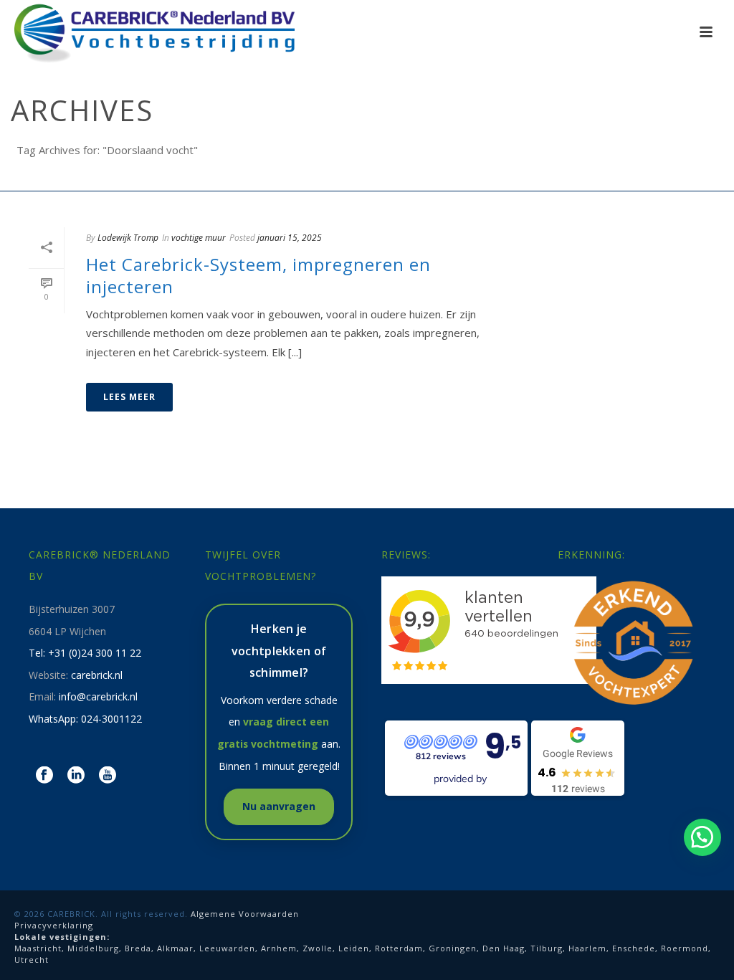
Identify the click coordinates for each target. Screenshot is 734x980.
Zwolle (317, 948)
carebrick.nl (97, 675)
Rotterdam (399, 948)
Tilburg (546, 948)
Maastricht (38, 948)
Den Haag (503, 948)
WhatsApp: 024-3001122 (85, 719)
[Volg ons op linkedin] (76, 775)
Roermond (684, 948)
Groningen (453, 948)
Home (692, 177)
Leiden (353, 948)
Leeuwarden (227, 948)
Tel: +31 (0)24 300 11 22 (85, 653)
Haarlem (587, 948)
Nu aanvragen (278, 806)
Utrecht (31, 959)
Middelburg (93, 948)
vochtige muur (198, 238)
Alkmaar (175, 948)
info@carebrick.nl (98, 696)
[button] (702, 837)
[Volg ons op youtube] (107, 775)
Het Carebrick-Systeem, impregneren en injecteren (258, 275)
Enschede (633, 948)
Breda (138, 948)
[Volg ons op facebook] (44, 775)
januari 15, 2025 (289, 238)
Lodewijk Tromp (127, 238)
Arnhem (279, 948)
